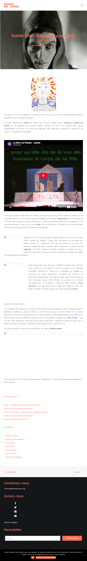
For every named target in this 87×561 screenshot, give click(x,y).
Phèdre (26, 123)
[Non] (84, 555)
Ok (33, 557)
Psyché (74, 289)
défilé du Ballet (56, 328)
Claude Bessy (62, 218)
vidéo (38, 224)
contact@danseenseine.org (14, 488)
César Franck (72, 318)
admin (53, 46)
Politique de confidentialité (45, 557)
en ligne (53, 379)
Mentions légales (10, 522)
